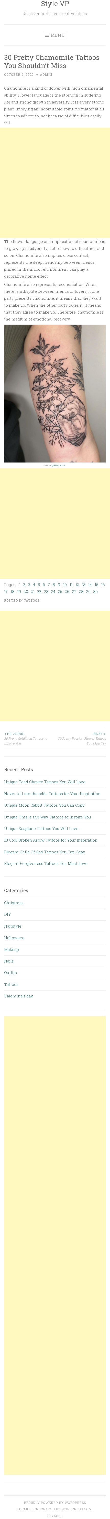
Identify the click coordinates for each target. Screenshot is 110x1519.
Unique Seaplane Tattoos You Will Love (41, 828)
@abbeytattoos (58, 465)
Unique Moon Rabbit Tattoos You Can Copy (44, 805)
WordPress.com (77, 1509)
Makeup (11, 949)
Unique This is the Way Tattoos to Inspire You (47, 816)
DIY (7, 914)
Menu (58, 35)
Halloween (14, 937)
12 (77, 584)
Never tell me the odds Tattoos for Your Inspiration (52, 793)
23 (46, 591)
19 (19, 591)
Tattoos (32, 600)
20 (26, 591)
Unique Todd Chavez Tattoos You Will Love (44, 781)
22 (39, 591)
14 (90, 584)
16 (103, 584)
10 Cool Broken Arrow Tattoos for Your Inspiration (50, 840)
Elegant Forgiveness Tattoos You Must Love (45, 863)
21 (33, 591)
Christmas (14, 902)
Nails (9, 961)
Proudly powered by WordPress (55, 1503)
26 (67, 591)
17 (6, 591)
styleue (55, 1516)
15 (96, 584)
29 (88, 591)
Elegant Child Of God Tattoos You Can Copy (44, 851)
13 (83, 584)
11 (71, 584)
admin (46, 74)
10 (65, 584)
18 (12, 591)
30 (95, 591)
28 (81, 591)
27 (74, 591)
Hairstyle (12, 926)
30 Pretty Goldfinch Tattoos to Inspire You (25, 738)
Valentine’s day (18, 995)
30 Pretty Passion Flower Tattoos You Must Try (82, 738)
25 (60, 591)
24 (53, 591)
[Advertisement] (55, 183)
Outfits (10, 972)
